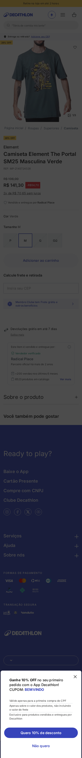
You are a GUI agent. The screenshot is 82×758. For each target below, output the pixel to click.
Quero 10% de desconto (41, 733)
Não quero (41, 746)
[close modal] (75, 676)
